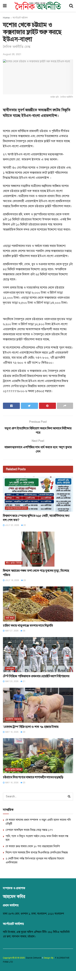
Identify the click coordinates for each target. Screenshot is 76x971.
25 (23, 782)
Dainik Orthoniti (34, 958)
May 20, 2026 (12, 681)
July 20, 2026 (12, 525)
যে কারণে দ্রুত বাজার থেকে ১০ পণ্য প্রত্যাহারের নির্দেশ (33, 846)
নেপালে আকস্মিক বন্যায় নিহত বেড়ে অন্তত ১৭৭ (29, 830)
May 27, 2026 (12, 630)
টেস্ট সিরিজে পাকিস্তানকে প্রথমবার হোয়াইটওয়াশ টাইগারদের (36, 676)
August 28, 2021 (12, 54)
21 (23, 681)
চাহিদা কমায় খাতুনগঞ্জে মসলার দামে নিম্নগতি (28, 626)
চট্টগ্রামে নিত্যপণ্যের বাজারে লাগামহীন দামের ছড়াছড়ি (33, 777)
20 (24, 525)
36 (23, 630)
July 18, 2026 (12, 580)
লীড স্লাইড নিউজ (13, 563)
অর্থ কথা (10, 618)
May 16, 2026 (12, 732)
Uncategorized (16, 508)
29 (23, 732)
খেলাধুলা (10, 668)
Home (6, 17)
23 (24, 580)
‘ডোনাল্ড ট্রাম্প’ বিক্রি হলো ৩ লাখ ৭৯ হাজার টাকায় (30, 727)
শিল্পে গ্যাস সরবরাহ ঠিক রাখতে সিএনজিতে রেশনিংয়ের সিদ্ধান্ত (37, 852)
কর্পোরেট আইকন (20, 17)
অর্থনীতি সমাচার (13, 719)
